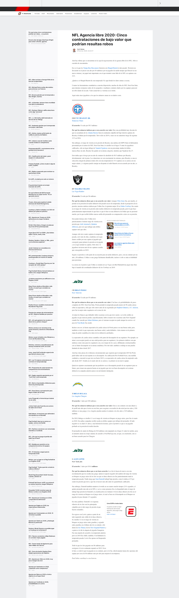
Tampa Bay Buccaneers (91, 68)
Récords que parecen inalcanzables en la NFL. (122, 224)
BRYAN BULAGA (80, 393)
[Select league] (23, 3)
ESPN (22, 9)
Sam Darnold (100, 479)
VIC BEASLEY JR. (83, 118)
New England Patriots (98, 527)
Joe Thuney (82, 527)
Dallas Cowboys (126, 206)
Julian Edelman (93, 320)
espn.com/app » (111, 514)
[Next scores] (160, 3)
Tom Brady (81, 323)
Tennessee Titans (77, 121)
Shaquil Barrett (113, 68)
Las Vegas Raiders (78, 191)
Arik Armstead (85, 224)
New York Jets (77, 293)
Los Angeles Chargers (79, 396)
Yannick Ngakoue (101, 148)
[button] (155, 9)
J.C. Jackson (134, 307)
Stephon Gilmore (122, 307)
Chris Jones (121, 201)
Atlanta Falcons (93, 133)
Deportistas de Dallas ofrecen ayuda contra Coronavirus (123, 234)
